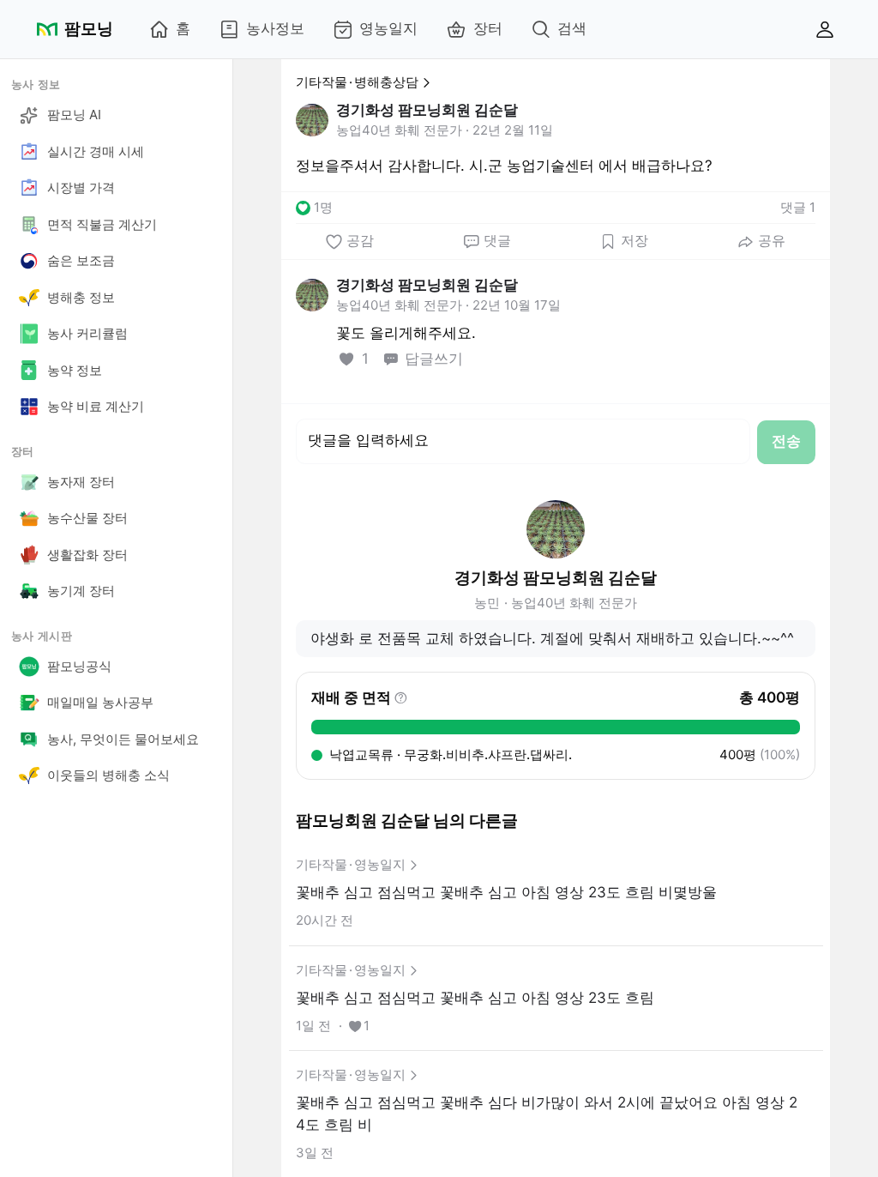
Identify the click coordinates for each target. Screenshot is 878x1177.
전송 (786, 441)
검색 (571, 28)
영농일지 (388, 28)
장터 (487, 28)
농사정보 (275, 28)
